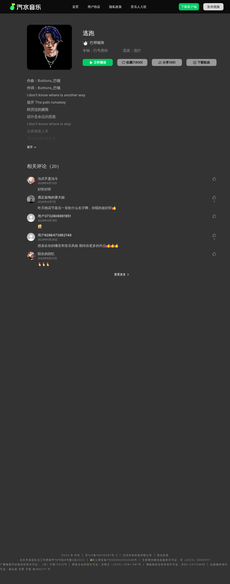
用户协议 (94, 7)
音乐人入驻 (138, 7)
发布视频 (213, 7)
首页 (75, 7)
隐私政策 (115, 7)
